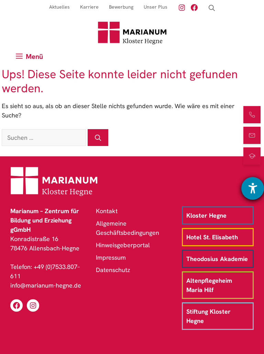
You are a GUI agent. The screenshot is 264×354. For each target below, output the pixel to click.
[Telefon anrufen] (252, 114)
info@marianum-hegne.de (45, 285)
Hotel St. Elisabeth (212, 237)
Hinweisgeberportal (123, 245)
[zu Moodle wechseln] (252, 156)
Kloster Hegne (206, 215)
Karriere (89, 7)
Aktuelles (59, 7)
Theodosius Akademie (217, 259)
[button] (212, 8)
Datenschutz (113, 270)
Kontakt (107, 211)
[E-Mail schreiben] (252, 135)
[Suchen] (98, 137)
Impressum (111, 257)
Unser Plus (155, 7)
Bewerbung (121, 7)
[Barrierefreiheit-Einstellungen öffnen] (252, 188)
